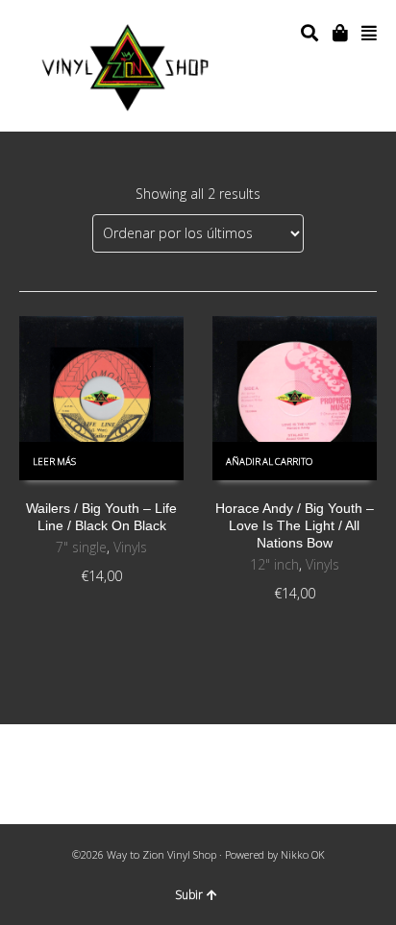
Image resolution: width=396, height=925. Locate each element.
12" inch (274, 564)
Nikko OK (303, 854)
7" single (81, 547)
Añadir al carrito (269, 461)
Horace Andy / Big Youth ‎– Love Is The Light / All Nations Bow (294, 525)
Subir (189, 895)
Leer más (54, 461)
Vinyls (130, 547)
